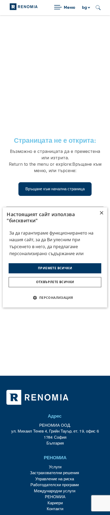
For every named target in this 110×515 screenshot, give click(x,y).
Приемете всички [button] (55, 268)
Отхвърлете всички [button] (55, 282)
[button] (55, 298)
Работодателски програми (55, 484)
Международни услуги (54, 490)
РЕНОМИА (55, 496)
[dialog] (55, 257)
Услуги (55, 466)
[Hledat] (98, 8)
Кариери (55, 502)
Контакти (55, 508)
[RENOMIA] (23, 7)
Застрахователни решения (54, 472)
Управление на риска (54, 478)
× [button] (101, 213)
